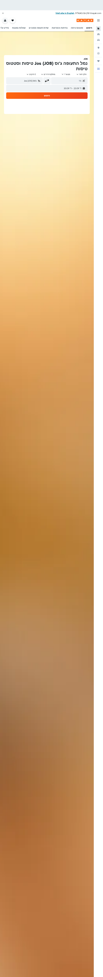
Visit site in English (65, 13)
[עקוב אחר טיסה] (98, 53)
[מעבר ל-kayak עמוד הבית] (85, 20)
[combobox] (48, 74)
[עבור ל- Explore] (98, 47)
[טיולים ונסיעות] (98, 61)
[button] (3, 13)
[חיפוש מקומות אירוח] (98, 34)
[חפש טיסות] (98, 28)
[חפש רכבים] (98, 40)
